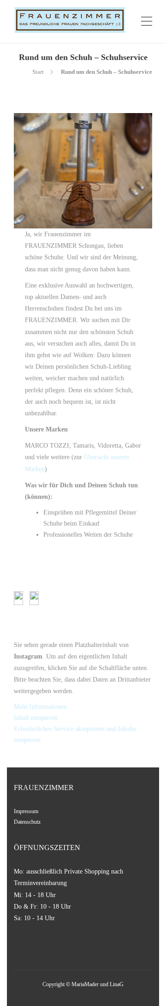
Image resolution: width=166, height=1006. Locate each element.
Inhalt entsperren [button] (36, 717)
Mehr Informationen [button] (40, 706)
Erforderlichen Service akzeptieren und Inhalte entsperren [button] (75, 734)
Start (38, 71)
